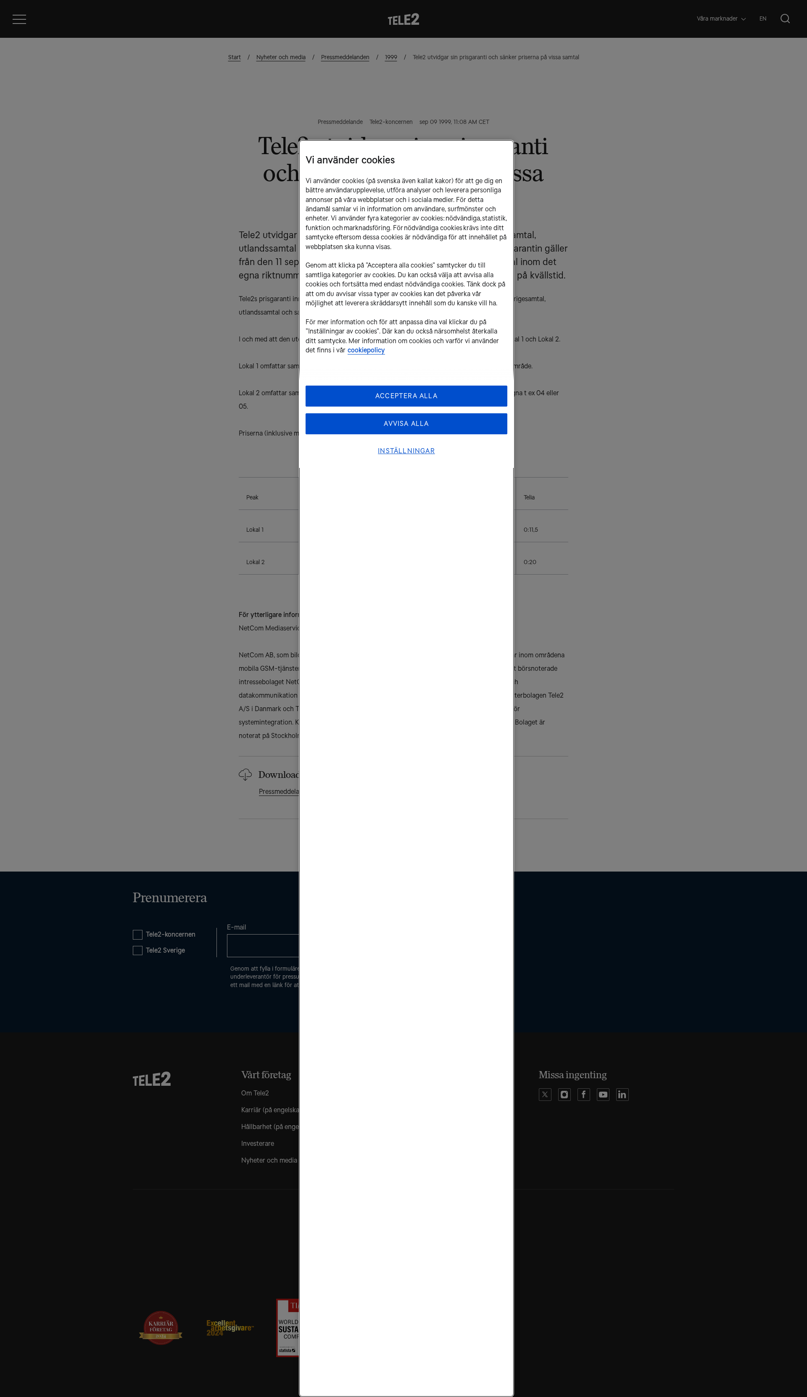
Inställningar (406, 451)
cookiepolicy (366, 350)
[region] (406, 768)
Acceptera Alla (406, 396)
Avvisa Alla (406, 424)
